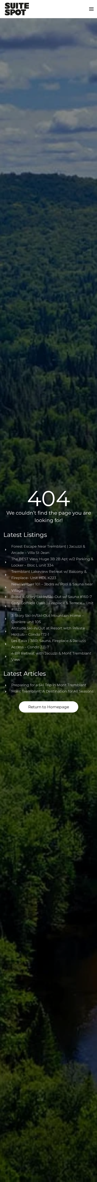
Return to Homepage (48, 707)
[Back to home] (16, 9)
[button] (91, 9)
